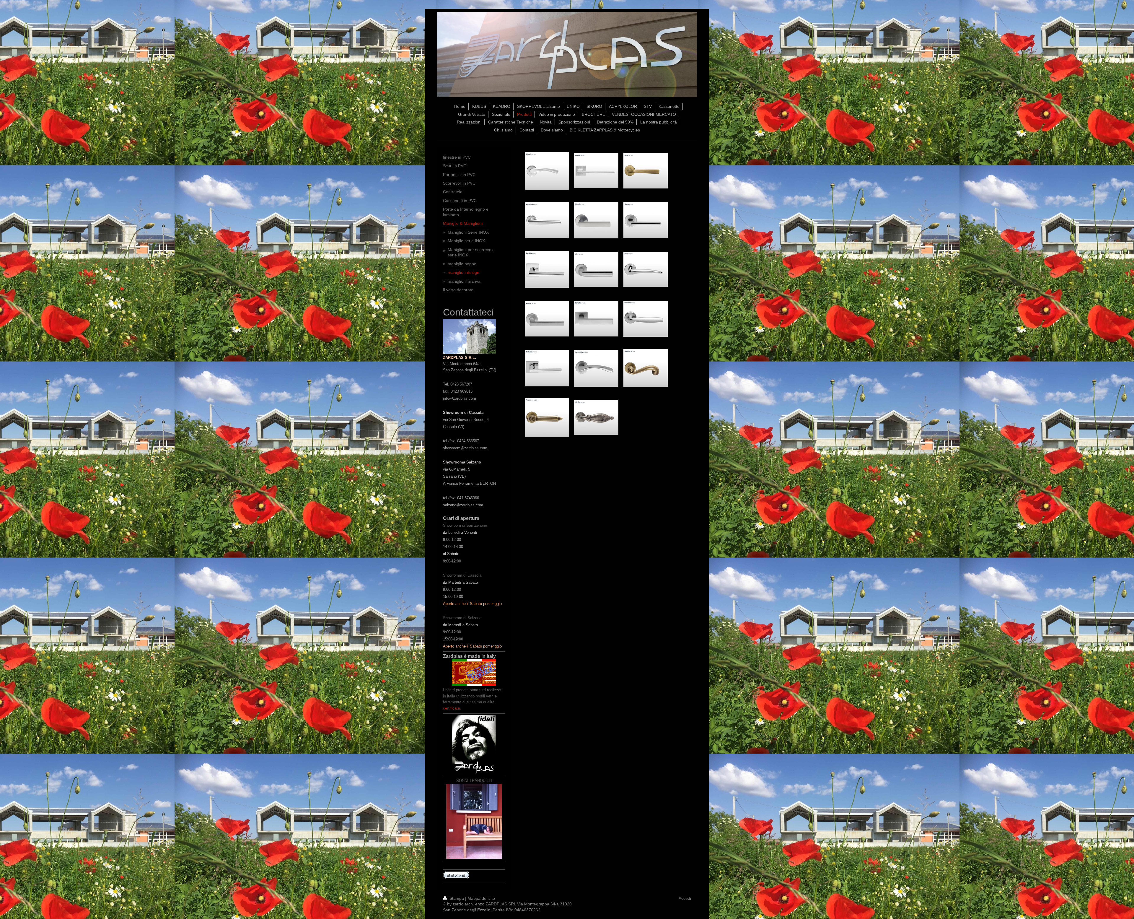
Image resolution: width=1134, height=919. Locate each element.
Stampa (456, 898)
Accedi (685, 898)
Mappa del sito (481, 898)
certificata (451, 708)
